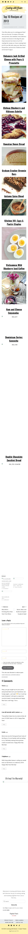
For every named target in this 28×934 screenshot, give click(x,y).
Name (4, 651)
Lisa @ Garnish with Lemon (11, 712)
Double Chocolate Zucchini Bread (14, 458)
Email (4, 658)
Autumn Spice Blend (14, 196)
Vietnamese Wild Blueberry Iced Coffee (14, 266)
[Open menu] (25, 2)
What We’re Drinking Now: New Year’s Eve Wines (7, 610)
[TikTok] (13, 2)
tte (20, 111)
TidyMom (5, 756)
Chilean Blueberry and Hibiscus (14, 109)
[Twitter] (11, 2)
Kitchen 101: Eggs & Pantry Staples (13, 222)
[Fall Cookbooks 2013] (7, 593)
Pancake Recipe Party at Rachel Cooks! (5, 585)
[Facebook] (3, 2)
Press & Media (19, 920)
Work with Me (9, 922)
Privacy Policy (9, 920)
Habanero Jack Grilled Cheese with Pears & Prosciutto (14, 59)
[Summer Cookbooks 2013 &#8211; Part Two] (18, 580)
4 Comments (21, 27)
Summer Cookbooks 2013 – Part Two (18, 584)
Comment (5, 629)
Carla (3, 732)
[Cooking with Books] (14, 9)
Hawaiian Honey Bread (14, 144)
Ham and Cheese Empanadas (14, 311)
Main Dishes (6, 23)
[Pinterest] (8, 2)
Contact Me (19, 922)
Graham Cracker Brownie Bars (14, 172)
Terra (3, 686)
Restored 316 (15, 931)
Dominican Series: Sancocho (14, 339)
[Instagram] (5, 2)
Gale (16, 111)
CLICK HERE (6, 910)
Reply (4, 704)
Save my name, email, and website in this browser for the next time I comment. (13, 663)
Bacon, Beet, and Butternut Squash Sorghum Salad (21, 610)
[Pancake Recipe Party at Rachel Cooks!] (7, 580)
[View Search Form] (22, 2)
